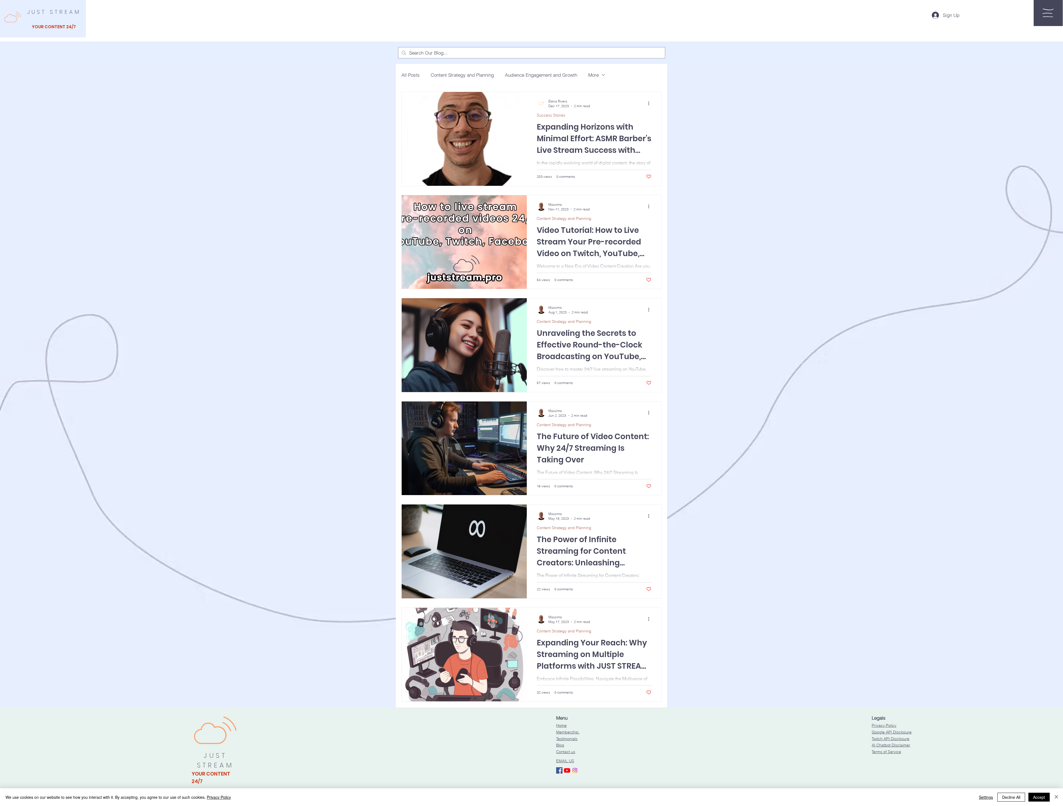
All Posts (410, 75)
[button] (1048, 13)
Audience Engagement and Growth (541, 75)
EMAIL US (565, 760)
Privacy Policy (884, 725)
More (593, 75)
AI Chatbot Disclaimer (891, 745)
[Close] (1056, 797)
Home (561, 725)
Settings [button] (986, 797)
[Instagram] (575, 770)
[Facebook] (559, 770)
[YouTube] (567, 770)
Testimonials (566, 738)
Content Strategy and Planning (462, 75)
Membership (568, 732)
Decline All (1011, 797)
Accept (1039, 797)
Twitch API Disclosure (890, 738)
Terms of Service (886, 751)
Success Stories (551, 115)
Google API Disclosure (892, 732)
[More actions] (650, 103)
